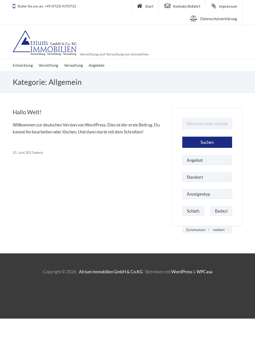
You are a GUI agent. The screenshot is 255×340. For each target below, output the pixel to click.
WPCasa (204, 271)
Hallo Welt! (27, 112)
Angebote (97, 65)
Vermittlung (48, 65)
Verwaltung (73, 65)
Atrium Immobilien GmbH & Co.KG (111, 271)
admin (38, 152)
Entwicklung (23, 65)
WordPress (181, 271)
